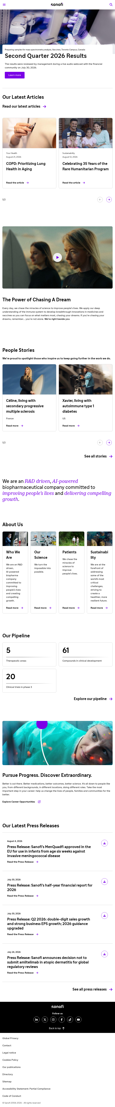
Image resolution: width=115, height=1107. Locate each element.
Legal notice (9, 1053)
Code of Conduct (11, 1096)
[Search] (111, 4)
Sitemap (7, 1081)
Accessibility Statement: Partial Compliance (26, 1089)
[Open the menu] (4, 4)
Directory (7, 1074)
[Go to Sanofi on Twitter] (45, 1020)
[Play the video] (57, 257)
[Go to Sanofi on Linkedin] (37, 1020)
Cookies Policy (10, 1060)
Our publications (11, 1067)
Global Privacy (10, 1038)
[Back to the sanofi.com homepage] (56, 4)
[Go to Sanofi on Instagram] (53, 1020)
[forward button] (109, 199)
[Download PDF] (104, 843)
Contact (6, 1045)
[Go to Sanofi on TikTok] (70, 1020)
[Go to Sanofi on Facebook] (62, 1020)
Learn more (14, 75)
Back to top (55, 1028)
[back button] (100, 199)
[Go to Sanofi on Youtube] (78, 1020)
